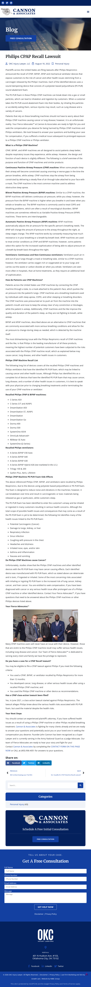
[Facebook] (3, 3)
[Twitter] (7, 3)
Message (8, 891)
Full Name (8, 868)
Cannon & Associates (26, 726)
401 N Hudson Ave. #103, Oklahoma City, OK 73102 (46, 957)
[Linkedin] (11, 3)
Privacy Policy (51, 914)
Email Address (10, 883)
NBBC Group (55, 979)
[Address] (45, 947)
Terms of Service (69, 984)
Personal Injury (62, 63)
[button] (88, 12)
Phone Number (10, 875)
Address (45, 952)
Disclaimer (39, 914)
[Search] (80, 785)
